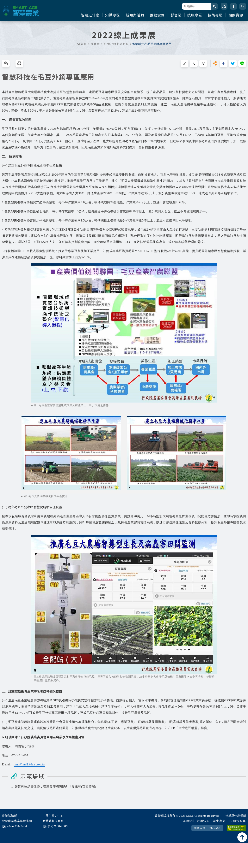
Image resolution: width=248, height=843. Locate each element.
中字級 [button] (194, 63)
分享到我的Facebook (223, 63)
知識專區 (112, 15)
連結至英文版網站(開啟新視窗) (242, 6)
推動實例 (157, 15)
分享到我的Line (242, 63)
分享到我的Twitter (233, 63)
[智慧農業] (20, 11)
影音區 (176, 15)
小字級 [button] (184, 63)
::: (181, 4)
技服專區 (194, 15)
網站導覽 (224, 6)
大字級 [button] (203, 63)
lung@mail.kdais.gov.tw (29, 764)
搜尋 (214, 6)
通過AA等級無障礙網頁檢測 (236, 828)
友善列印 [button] (19, 63)
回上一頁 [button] (6, 63)
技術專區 (215, 15)
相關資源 (235, 15)
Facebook (233, 6)
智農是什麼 (90, 15)
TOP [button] (242, 837)
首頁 (84, 44)
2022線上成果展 (117, 44)
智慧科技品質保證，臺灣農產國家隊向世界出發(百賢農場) (55, 786)
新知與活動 (135, 15)
